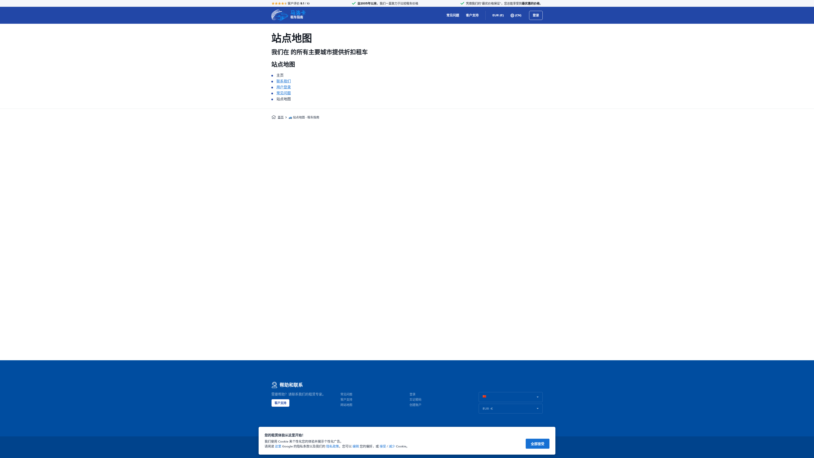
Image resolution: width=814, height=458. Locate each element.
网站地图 (346, 405)
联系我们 (283, 81)
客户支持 (472, 15)
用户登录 (283, 87)
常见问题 (452, 15)
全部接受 (537, 443)
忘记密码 (415, 399)
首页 (281, 117)
